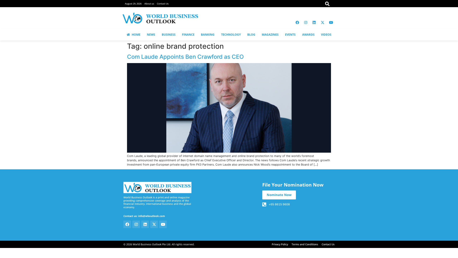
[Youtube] (331, 22)
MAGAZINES (270, 35)
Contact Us (163, 3)
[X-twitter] (322, 22)
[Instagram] (305, 22)
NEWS (151, 35)
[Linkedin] (314, 22)
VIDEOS (326, 35)
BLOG (251, 35)
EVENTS (290, 35)
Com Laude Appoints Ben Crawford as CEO (185, 56)
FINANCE (188, 35)
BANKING (208, 35)
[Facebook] (297, 22)
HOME (136, 35)
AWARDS (308, 35)
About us (149, 3)
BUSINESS (169, 35)
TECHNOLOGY (231, 35)
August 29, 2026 (133, 3)
